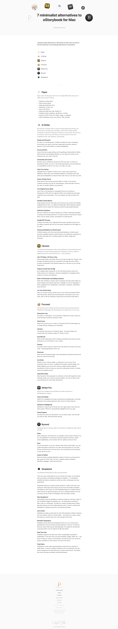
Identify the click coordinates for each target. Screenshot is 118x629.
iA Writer (43, 56)
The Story (59, 595)
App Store (59, 600)
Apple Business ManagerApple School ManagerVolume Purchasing (59, 611)
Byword (43, 73)
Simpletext (44, 77)
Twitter (59, 592)
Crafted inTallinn (59, 622)
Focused (43, 65)
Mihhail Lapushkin (61, 626)
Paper (43, 52)
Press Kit (59, 602)
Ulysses (43, 60)
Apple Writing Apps (59, 605)
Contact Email (59, 590)
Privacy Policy (59, 607)
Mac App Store (59, 597)
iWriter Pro (44, 69)
